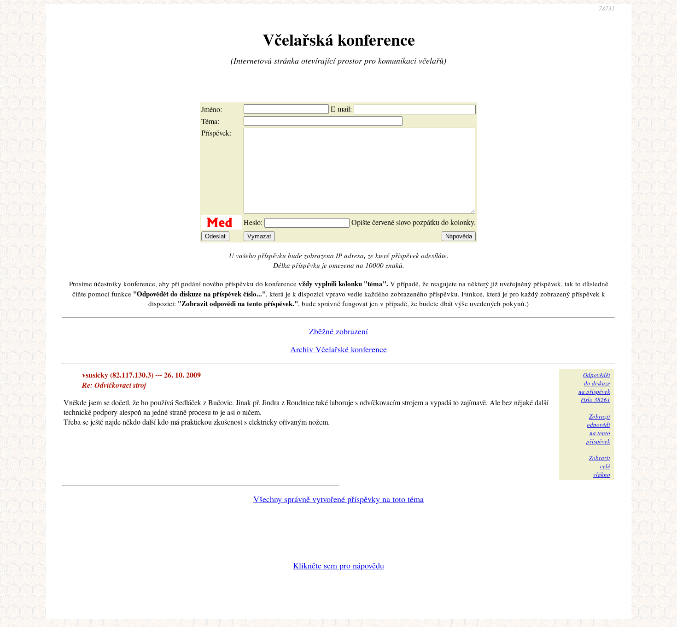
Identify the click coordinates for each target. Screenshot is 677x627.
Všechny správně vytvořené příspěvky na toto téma (338, 498)
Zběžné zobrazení (338, 331)
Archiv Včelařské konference (338, 349)
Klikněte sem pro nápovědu (338, 565)
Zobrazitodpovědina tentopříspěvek (598, 428)
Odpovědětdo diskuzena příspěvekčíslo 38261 (594, 387)
